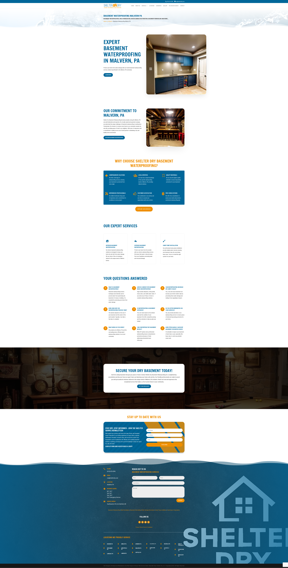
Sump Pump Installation (160, 510)
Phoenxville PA (166, 548)
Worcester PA (181, 555)
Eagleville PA (167, 544)
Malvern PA (138, 548)
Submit (180, 500)
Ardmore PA (138, 544)
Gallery (165, 5)
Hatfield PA (138, 552)
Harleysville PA (124, 548)
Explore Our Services (144, 209)
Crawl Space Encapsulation (173, 510)
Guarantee (158, 5)
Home (132, 5)
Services (144, 5)
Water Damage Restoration (148, 510)
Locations (151, 5)
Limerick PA (123, 553)
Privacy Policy (139, 527)
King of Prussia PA (181, 544)
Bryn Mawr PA (109, 548)
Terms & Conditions (147, 527)
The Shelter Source (173, 5)
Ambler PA (123, 544)
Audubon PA (110, 544)
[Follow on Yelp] (142, 522)
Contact (182, 5)
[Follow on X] (148, 522)
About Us (138, 5)
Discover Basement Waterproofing (114, 137)
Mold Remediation (125, 510)
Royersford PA (181, 550)
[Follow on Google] (145, 522)
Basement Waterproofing (114, 510)
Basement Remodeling (135, 510)
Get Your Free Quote (144, 386)
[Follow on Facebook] (139, 522)
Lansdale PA (110, 553)
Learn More (108, 74)
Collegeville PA (153, 543)
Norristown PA (152, 548)
